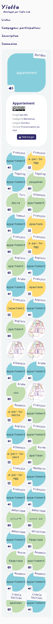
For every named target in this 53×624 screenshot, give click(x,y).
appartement (31, 64)
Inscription (10, 36)
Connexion (9, 44)
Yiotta (10, 7)
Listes (6, 20)
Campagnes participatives (21, 28)
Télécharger (27, 137)
